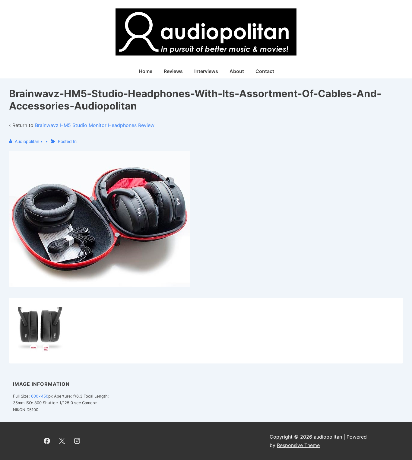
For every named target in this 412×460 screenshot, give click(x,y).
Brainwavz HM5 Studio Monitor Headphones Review (94, 125)
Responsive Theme (298, 445)
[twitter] (62, 441)
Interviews (206, 71)
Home (145, 71)
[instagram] (77, 441)
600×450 (39, 396)
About (237, 71)
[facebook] (47, 441)
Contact (264, 71)
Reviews (173, 71)
